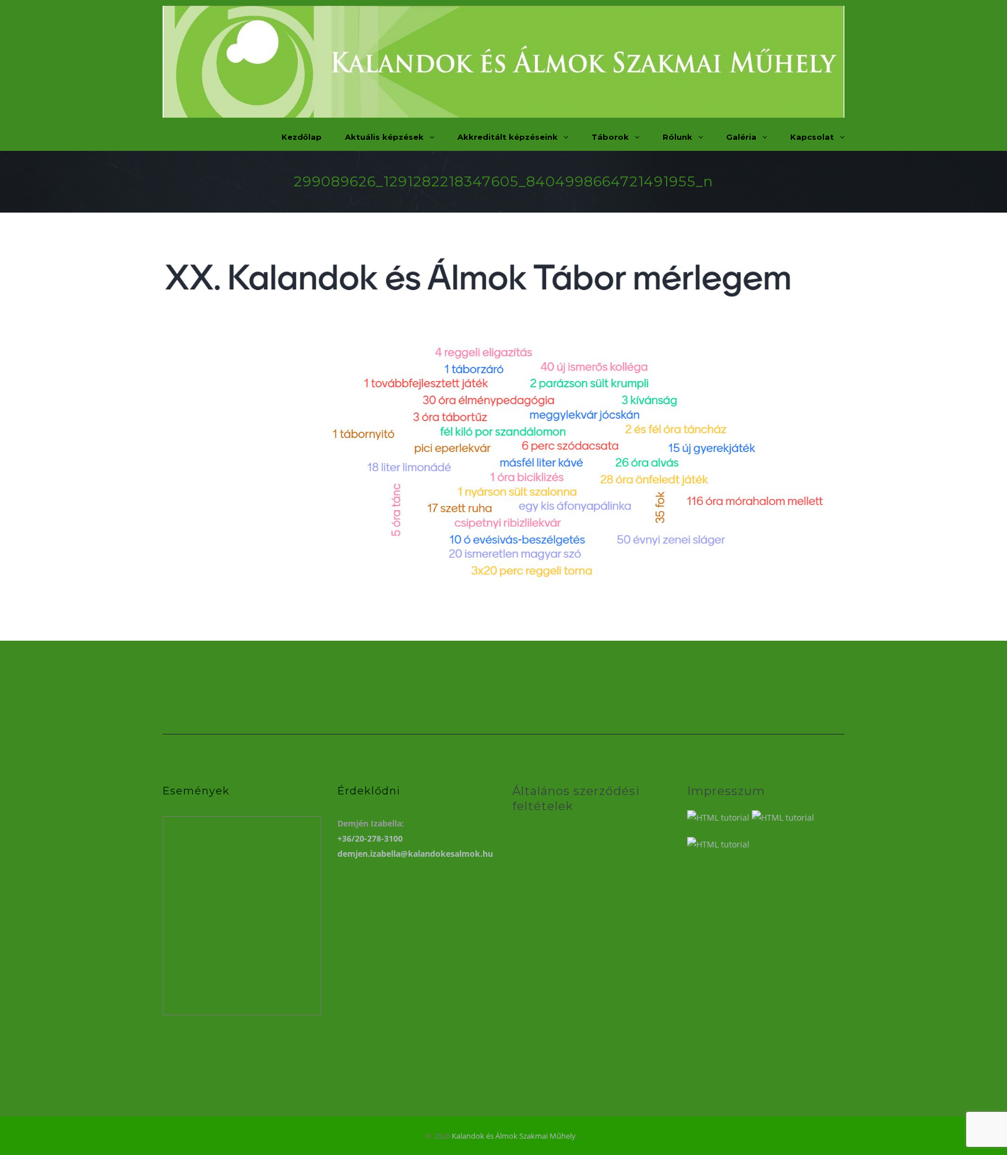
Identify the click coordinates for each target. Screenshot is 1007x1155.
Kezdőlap (301, 137)
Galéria (741, 137)
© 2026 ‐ (503, 1136)
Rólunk (677, 137)
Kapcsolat (812, 137)
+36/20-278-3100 (370, 838)
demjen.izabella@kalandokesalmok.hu (415, 853)
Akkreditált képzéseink (507, 137)
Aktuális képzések (384, 137)
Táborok (610, 137)
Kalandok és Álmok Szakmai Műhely (514, 1136)
